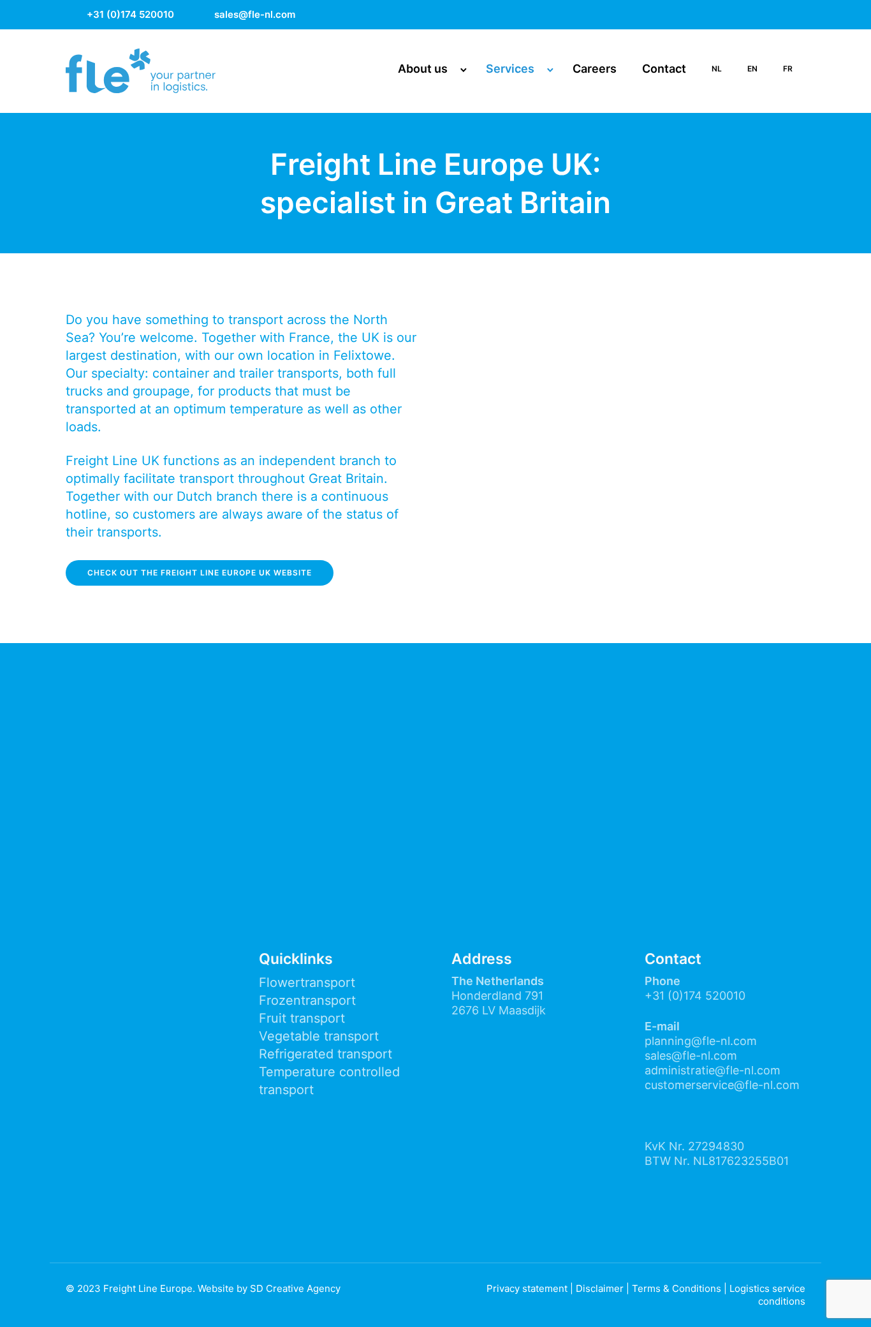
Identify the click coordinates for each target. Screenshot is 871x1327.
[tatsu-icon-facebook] (733, 15)
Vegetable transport (319, 1036)
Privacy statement (527, 1288)
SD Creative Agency (295, 1288)
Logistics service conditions (767, 1294)
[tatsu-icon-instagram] (766, 15)
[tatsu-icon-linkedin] (799, 15)
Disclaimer (600, 1288)
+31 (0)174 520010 (130, 14)
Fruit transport (302, 1018)
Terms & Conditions (676, 1288)
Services (510, 68)
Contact (664, 68)
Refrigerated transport (325, 1054)
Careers (595, 68)
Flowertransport (307, 982)
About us (423, 68)
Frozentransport (307, 1000)
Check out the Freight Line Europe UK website (199, 572)
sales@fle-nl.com (254, 14)
